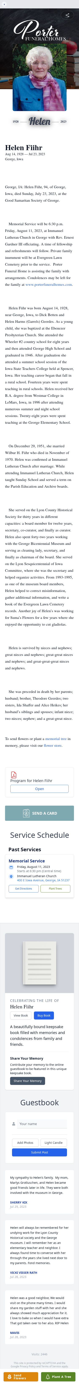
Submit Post (39, 1152)
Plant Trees (55, 888)
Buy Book (43, 1015)
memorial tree (56, 738)
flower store (53, 745)
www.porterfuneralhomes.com (48, 284)
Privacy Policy (28, 1366)
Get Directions (23, 888)
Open (39, 789)
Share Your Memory (28, 1081)
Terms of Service (51, 1366)
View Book (21, 1015)
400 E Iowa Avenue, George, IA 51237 (43, 880)
